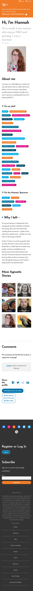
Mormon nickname (9, 165)
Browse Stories (9, 395)
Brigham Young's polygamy (21, 115)
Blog (15, 539)
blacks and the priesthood (18, 111)
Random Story (9, 400)
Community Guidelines (15, 582)
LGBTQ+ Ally (21, 201)
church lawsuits (8, 123)
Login (29, 1)
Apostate (15, 197)
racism (17, 173)
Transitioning (7, 209)
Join (22, 1)
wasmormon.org (16, 492)
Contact (16, 570)
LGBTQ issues (7, 157)
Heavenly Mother (22, 146)
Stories (15, 527)
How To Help (15, 576)
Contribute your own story (13, 391)
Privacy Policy (15, 523)
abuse (5, 111)
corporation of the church (10, 127)
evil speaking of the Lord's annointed (14, 138)
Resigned (16, 205)
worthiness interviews (9, 185)
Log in (9, 366)
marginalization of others (10, 161)
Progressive (7, 205)
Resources (15, 564)
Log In (6, 452)
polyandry (6, 169)
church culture (7, 119)
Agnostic (6, 197)
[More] (26, 15)
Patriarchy (21, 165)
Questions (15, 533)
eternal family (7, 134)
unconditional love (9, 181)
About (15, 558)
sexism (5, 177)
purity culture (7, 173)
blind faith (6, 115)
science (25, 173)
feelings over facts (8, 146)
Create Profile (17, 14)
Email (3, 475)
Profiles (6, 14)
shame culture (15, 177)
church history (19, 119)
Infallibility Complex (9, 150)
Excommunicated (8, 201)
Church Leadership (16, 545)
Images (16, 551)
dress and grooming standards (12, 130)
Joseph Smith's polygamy (10, 154)
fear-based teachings (9, 142)
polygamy (16, 169)
